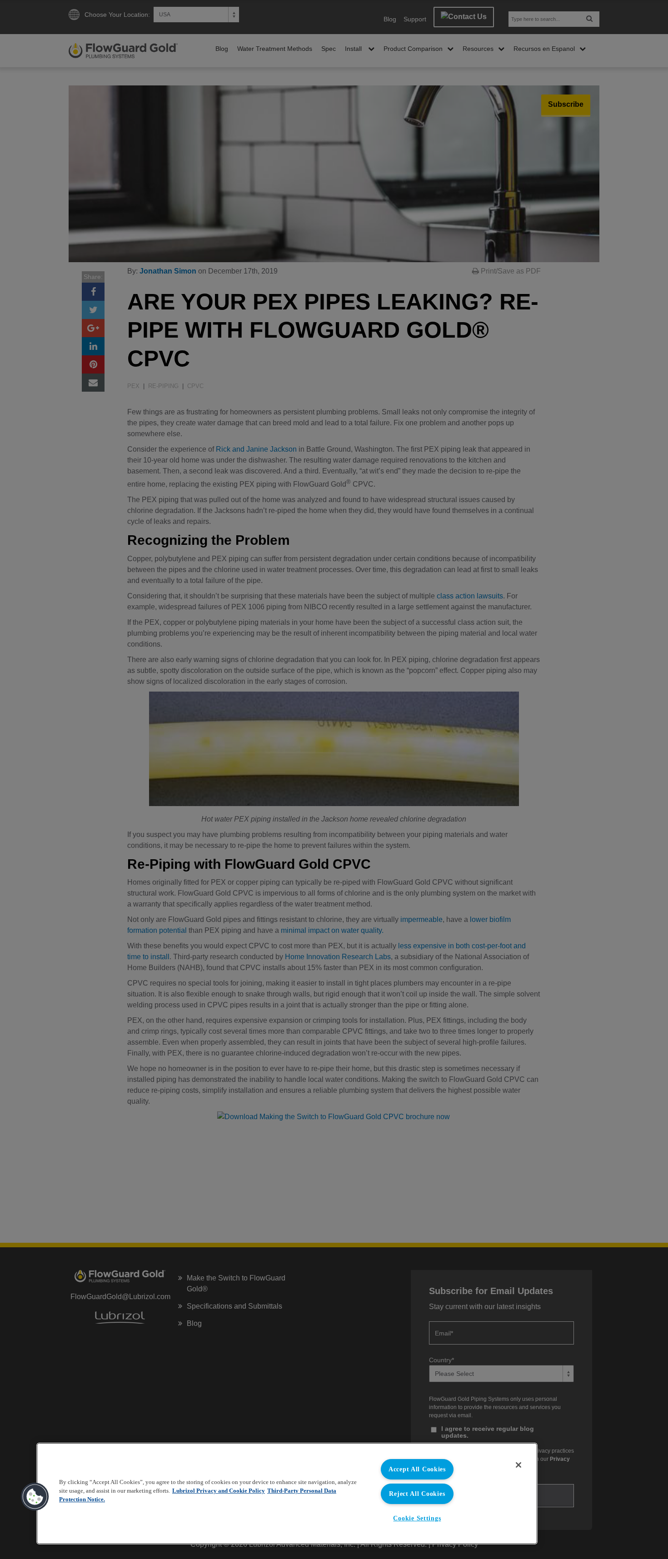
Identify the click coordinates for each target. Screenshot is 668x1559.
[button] (35, 1496)
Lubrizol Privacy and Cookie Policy (218, 1491)
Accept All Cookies (417, 1469)
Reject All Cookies (417, 1493)
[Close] (518, 1465)
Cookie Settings (417, 1518)
